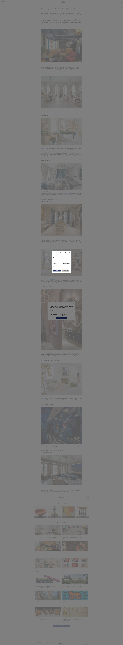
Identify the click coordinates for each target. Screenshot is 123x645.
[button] (69, 252)
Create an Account (66, 270)
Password (55, 263)
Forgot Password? (66, 263)
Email (54, 259)
